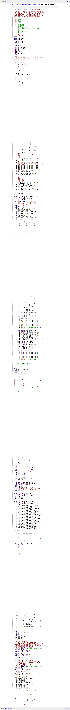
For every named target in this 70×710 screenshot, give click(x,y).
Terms (11, 708)
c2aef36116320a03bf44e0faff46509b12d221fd (28, 4)
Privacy (8, 708)
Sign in (68, 1)
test (39, 4)
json (68, 708)
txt (66, 708)
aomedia (13, 4)
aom (17, 4)
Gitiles (6, 708)
